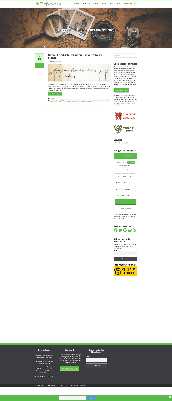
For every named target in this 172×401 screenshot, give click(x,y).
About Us (82, 385)
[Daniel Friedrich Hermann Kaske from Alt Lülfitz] (79, 73)
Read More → (55, 94)
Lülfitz (78, 101)
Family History (53, 98)
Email (115, 250)
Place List (103, 3)
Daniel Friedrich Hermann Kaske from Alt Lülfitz (75, 56)
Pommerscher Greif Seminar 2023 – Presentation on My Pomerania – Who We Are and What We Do (44, 370)
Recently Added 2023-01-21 (44, 376)
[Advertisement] (127, 306)
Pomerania (83, 101)
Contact (76, 385)
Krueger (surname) (52, 101)
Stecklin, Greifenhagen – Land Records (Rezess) (44, 362)
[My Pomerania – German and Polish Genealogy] (48, 3)
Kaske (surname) (98, 100)
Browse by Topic (127, 3)
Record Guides (86, 3)
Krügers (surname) (72, 101)
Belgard (61, 100)
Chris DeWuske (123, 143)
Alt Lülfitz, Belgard (54, 100)
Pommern (89, 101)
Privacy (71, 385)
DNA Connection (80, 100)
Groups (111, 3)
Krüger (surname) (62, 101)
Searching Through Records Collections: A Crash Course (44, 356)
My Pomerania (57, 61)
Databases (96, 3)
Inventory (76, 3)
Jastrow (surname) (89, 100)
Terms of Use (64, 385)
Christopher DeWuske (69, 100)
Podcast (118, 3)
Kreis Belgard (106, 100)
